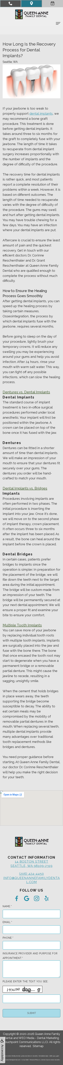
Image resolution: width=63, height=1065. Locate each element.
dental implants (41, 113)
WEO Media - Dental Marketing (39, 1038)
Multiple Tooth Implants (22, 625)
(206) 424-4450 (31, 874)
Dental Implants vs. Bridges (25, 488)
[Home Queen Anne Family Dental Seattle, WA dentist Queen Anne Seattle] (31, 14)
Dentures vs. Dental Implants (26, 392)
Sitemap (38, 1046)
